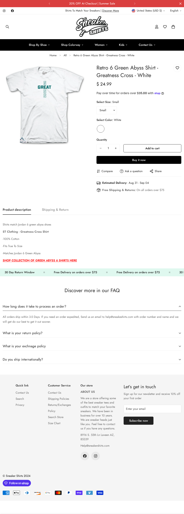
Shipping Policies (58, 399)
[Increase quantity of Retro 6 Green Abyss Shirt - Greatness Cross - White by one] (116, 148)
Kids (121, 45)
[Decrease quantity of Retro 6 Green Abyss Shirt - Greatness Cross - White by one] (101, 148)
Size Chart (54, 423)
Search (20, 399)
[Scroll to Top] (177, 494)
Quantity (101, 140)
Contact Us (145, 45)
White (100, 128)
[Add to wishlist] (177, 68)
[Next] (135, 3)
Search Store (55, 417)
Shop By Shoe (38, 45)
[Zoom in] (80, 71)
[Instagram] (4, 10)
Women (100, 45)
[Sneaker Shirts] (92, 26)
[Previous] (49, 3)
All (65, 55)
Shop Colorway (70, 45)
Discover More (110, 11)
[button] (173, 27)
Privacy (20, 405)
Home (53, 55)
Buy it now (139, 160)
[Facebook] (12, 10)
